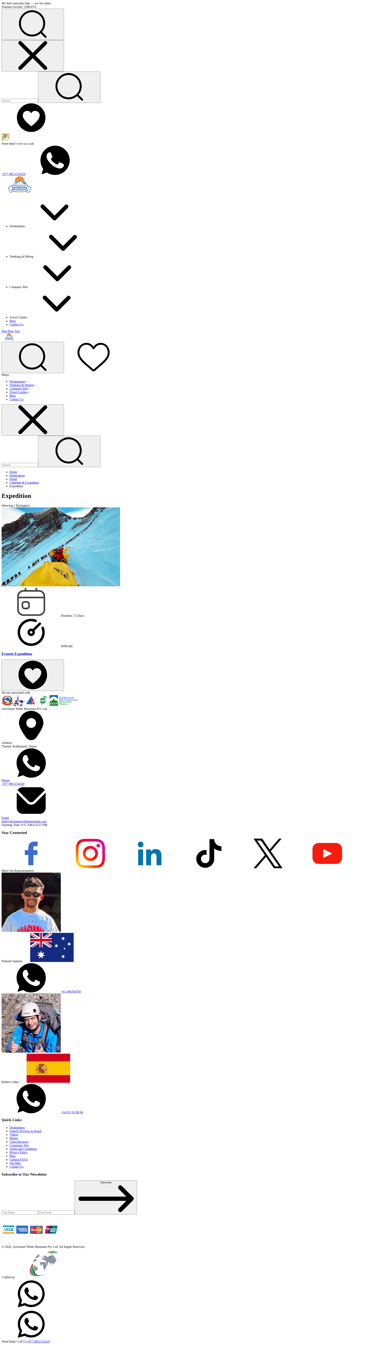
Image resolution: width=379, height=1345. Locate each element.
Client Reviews (19, 1141)
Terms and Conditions (23, 1149)
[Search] (69, 87)
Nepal (13, 479)
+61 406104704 (71, 991)
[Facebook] (31, 867)
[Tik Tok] (208, 867)
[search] (69, 451)
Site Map (15, 1163)
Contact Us (16, 324)
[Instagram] (90, 867)
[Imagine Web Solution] (44, 1277)
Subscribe (106, 1182)
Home (13, 472)
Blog (12, 321)
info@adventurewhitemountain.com (24, 819)
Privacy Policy (18, 1152)
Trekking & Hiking (21, 385)
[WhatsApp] (31, 1307)
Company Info (18, 388)
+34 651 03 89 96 (72, 1112)
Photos (13, 1138)
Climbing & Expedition (24, 482)
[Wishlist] (31, 131)
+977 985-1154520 (13, 174)
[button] (33, 24)
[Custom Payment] (31, 1243)
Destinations (17, 381)
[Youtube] (327, 867)
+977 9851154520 (13, 782)
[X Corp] (268, 867)
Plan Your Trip (11, 331)
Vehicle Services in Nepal (25, 1131)
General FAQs (18, 1159)
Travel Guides (18, 392)
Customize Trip (19, 1145)
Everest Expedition (17, 654)
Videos (13, 1134)
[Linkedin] (149, 867)
